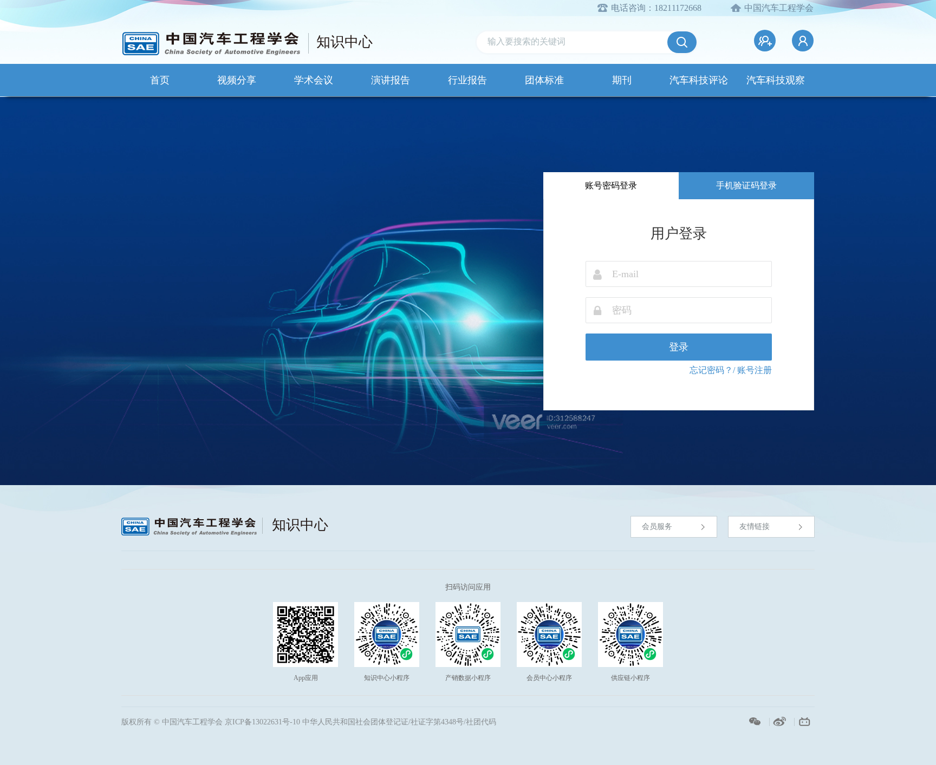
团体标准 (544, 80)
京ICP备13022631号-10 (262, 722)
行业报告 (467, 80)
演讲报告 (390, 80)
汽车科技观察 (775, 80)
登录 (678, 347)
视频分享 (236, 80)
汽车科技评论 (699, 80)
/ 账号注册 (752, 370)
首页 (160, 80)
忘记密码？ (711, 370)
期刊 (622, 80)
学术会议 (313, 80)
